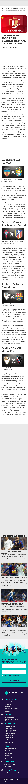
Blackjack (7, 740)
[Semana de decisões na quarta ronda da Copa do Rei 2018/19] (14, 595)
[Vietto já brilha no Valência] (14, 621)
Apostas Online (9, 742)
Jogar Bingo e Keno (10, 733)
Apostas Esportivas (18, 780)
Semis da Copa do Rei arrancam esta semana (14, 578)
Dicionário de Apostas (11, 709)
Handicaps (7, 704)
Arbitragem (7, 706)
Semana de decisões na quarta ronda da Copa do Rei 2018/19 (12, 604)
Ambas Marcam (9, 717)
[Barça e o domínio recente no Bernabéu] (14, 543)
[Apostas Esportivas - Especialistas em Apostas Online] (14, 693)
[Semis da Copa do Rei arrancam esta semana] (14, 569)
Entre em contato (10, 726)
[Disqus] (14, 449)
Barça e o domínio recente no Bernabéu (11, 552)
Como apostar (8, 702)
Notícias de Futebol (12, 8)
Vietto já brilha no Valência (11, 629)
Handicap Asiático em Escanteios (14, 773)
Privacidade (8, 728)
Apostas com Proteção (11, 720)
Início (3, 8)
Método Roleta (9, 735)
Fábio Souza (13, 47)
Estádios (7, 711)
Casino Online (9, 737)
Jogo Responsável (10, 731)
